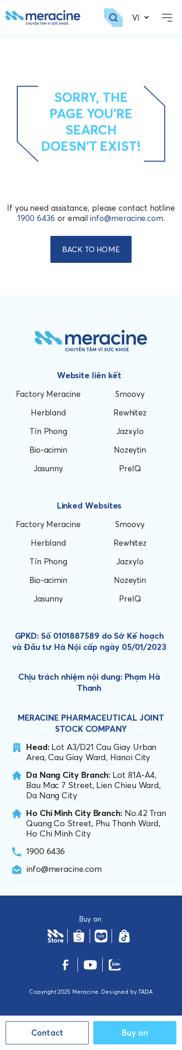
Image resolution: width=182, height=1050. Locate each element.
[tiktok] (124, 936)
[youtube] (90, 965)
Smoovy (130, 394)
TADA (145, 991)
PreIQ (130, 468)
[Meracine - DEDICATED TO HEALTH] (43, 17)
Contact (47, 1032)
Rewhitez (130, 412)
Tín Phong (48, 431)
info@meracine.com (126, 218)
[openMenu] (167, 17)
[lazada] (101, 936)
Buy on (135, 1032)
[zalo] (114, 965)
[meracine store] (55, 936)
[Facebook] (65, 965)
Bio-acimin (48, 450)
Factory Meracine (48, 394)
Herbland (48, 412)
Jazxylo (129, 431)
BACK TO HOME (91, 249)
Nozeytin (130, 450)
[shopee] (79, 936)
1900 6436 (36, 218)
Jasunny (48, 468)
